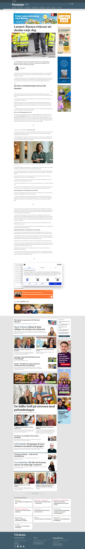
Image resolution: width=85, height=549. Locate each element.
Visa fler (64, 336)
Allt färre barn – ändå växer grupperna (20, 282)
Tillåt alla (55, 283)
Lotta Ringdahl (22, 68)
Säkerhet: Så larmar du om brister (19, 278)
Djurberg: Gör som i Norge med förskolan (20, 280)
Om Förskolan (16, 542)
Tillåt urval (42, 283)
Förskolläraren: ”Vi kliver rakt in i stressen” (21, 269)
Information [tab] (42, 267)
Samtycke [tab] (29, 267)
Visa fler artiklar (35, 493)
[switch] (37, 280)
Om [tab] (55, 267)
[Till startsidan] (14, 1)
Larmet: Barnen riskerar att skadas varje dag (21, 267)
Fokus (18, 301)
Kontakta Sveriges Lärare (57, 544)
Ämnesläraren (20, 7)
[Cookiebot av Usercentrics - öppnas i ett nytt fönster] (57, 264)
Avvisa (30, 283)
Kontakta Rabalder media (38, 543)
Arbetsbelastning (23, 301)
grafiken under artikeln (31, 129)
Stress (28, 301)
